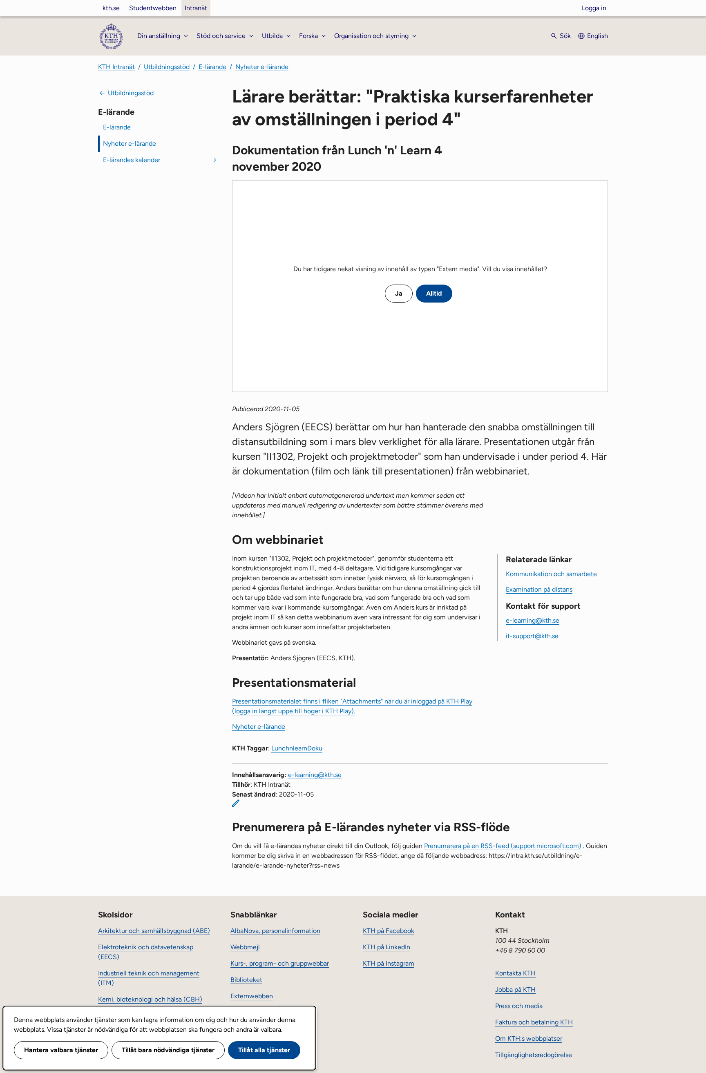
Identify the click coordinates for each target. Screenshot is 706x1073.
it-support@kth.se (532, 636)
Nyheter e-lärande (261, 67)
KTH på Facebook (388, 931)
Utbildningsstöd (167, 67)
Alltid (434, 293)
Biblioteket (246, 980)
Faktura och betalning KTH (534, 1022)
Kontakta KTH (515, 973)
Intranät (196, 8)
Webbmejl (245, 947)
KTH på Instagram (388, 963)
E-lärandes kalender (131, 160)
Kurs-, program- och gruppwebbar (279, 963)
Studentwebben (152, 8)
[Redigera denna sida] (235, 803)
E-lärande (212, 67)
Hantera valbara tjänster (61, 1050)
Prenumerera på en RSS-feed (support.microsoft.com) (502, 846)
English (597, 36)
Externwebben (251, 996)
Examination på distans (539, 589)
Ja (398, 293)
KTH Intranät (116, 67)
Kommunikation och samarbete (551, 574)
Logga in (594, 8)
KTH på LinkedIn (386, 947)
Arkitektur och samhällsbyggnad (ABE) (154, 931)
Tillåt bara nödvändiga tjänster (168, 1050)
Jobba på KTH (515, 989)
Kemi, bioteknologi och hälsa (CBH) (150, 999)
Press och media (519, 1006)
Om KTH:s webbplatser (528, 1038)
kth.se (111, 8)
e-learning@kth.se (532, 620)
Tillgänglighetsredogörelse (533, 1055)
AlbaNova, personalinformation (275, 931)
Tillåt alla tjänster (264, 1050)
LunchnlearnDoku (296, 748)
